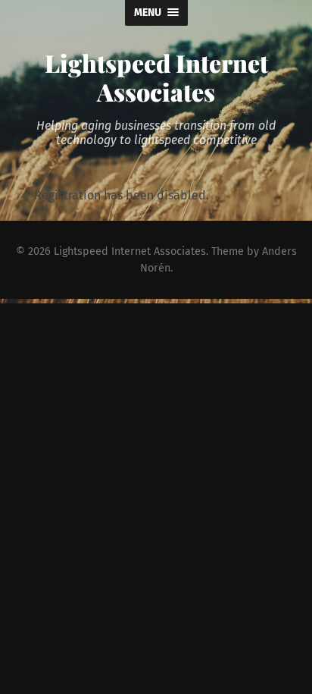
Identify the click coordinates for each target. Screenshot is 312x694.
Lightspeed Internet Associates (156, 77)
